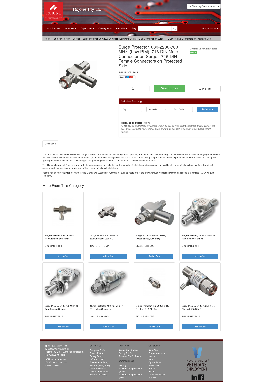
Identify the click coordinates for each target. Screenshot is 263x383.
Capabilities (86, 28)
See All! (152, 377)
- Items (203, 6)
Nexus (152, 359)
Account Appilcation (128, 350)
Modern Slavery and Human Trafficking (99, 373)
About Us (121, 28)
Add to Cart (171, 88)
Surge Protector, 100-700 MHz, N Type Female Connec (198, 237)
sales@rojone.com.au (58, 348)
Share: (122, 77)
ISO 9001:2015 (97, 359)
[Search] (174, 28)
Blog (134, 28)
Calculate (208, 109)
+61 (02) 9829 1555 (57, 345)
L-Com (152, 356)
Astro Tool (153, 350)
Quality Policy (96, 356)
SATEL (152, 371)
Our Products (53, 28)
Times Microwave (157, 374)
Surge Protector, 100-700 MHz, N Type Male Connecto (106, 307)
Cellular (76, 38)
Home (48, 38)
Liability (122, 365)
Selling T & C (125, 353)
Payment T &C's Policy (130, 356)
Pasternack (154, 365)
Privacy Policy (96, 353)
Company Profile (98, 350)
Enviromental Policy (99, 362)
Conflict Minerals (98, 368)
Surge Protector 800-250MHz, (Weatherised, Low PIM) (59, 237)
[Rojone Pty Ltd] (52, 10)
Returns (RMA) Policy (100, 365)
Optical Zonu (155, 362)
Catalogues (104, 28)
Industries (70, 28)
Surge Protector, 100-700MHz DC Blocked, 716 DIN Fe (153, 307)
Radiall (152, 368)
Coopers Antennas (158, 353)
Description (50, 143)
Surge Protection (62, 38)
